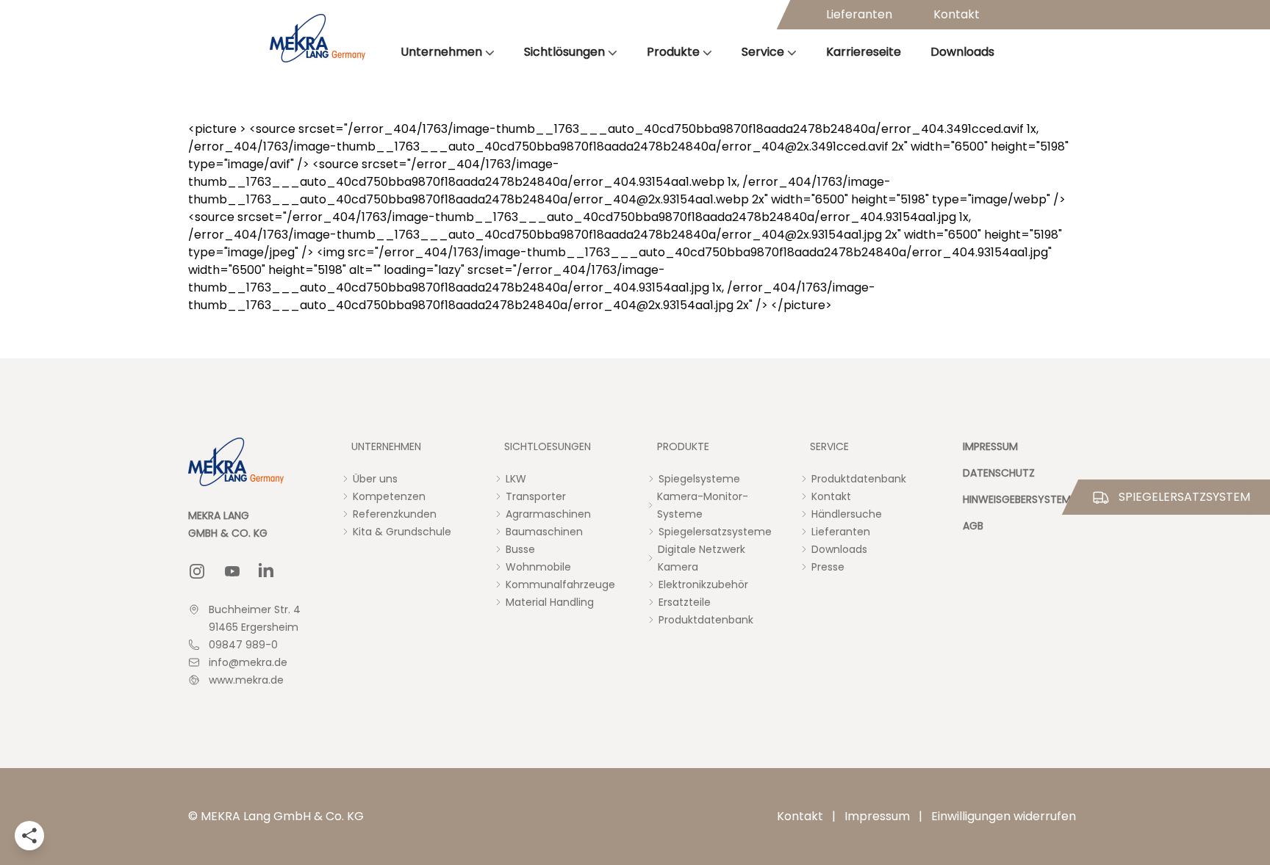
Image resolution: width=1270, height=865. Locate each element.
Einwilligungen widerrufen (1003, 816)
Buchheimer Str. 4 (255, 609)
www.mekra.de (246, 680)
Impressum (877, 816)
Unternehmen (441, 51)
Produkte (673, 51)
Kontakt (956, 14)
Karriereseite (863, 51)
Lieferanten (859, 14)
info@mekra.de (248, 662)
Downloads (962, 51)
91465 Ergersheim (253, 627)
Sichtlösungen (564, 51)
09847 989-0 (243, 644)
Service (763, 51)
